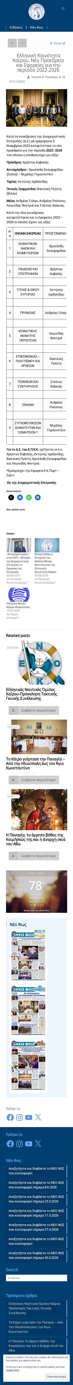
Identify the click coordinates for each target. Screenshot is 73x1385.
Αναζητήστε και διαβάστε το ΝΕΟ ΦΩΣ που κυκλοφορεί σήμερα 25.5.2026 (36, 1199)
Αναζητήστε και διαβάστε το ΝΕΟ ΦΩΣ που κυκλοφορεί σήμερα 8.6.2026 (36, 1185)
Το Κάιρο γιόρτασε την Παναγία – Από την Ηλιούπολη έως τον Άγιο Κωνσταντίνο (35, 763)
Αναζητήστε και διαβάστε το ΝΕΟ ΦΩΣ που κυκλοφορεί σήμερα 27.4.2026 (36, 1227)
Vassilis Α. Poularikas (44, 77)
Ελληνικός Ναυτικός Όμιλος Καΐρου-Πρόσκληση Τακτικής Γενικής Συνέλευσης (31, 694)
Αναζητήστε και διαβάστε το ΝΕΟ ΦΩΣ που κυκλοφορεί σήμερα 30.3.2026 (36, 1255)
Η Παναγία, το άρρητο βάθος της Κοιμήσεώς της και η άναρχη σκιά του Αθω (35, 839)
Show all (59, 43)
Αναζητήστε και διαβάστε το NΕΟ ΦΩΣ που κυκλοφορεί (36, 1171)
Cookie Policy (12, 1370)
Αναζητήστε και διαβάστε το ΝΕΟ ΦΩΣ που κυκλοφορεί (36, 1241)
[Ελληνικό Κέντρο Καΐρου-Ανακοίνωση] (19, 595)
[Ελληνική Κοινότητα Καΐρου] (36, 11)
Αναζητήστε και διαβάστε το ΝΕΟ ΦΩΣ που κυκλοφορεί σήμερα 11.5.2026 (36, 1213)
